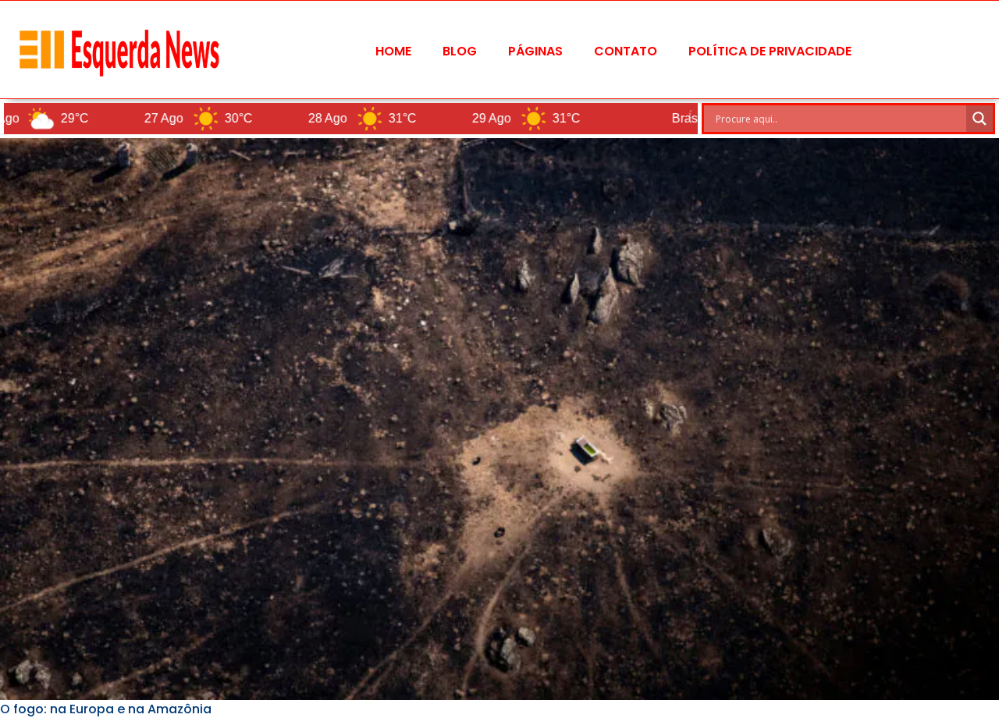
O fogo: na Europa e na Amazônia (106, 709)
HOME (393, 51)
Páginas (535, 51)
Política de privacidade (769, 51)
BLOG (460, 51)
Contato (625, 51)
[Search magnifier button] (979, 118)
